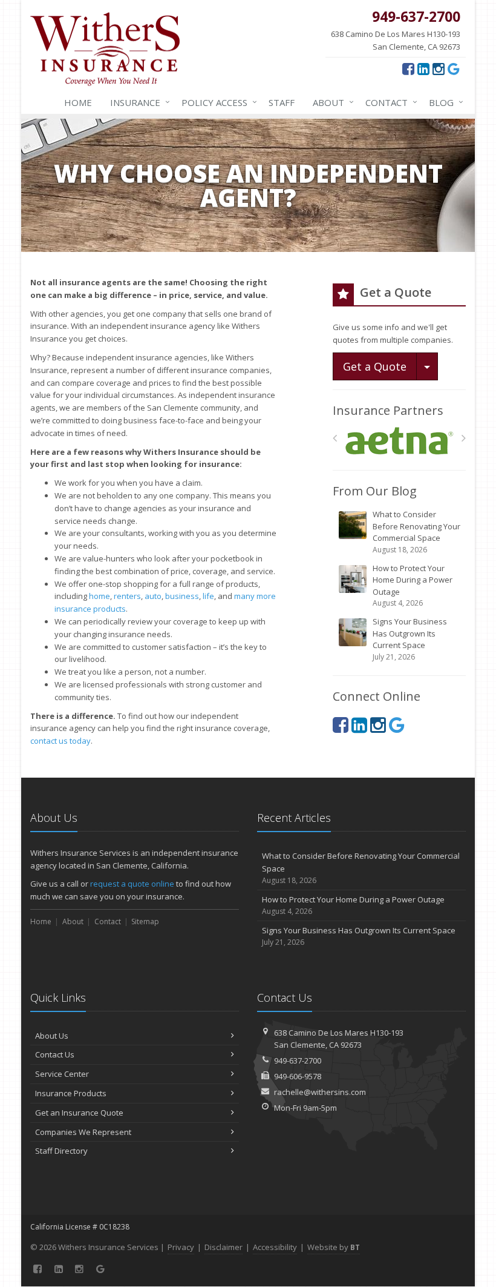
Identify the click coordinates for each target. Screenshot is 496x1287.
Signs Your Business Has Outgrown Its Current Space (410, 639)
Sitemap (145, 921)
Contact (388, 102)
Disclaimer (223, 1247)
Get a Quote (374, 366)
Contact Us (54, 1054)
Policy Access (216, 102)
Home (78, 102)
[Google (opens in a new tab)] (454, 68)
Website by (333, 1247)
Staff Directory (61, 1150)
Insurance (137, 102)
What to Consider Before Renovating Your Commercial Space (416, 532)
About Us (51, 1035)
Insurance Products (70, 1093)
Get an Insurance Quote (79, 1112)
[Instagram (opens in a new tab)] (438, 68)
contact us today (60, 740)
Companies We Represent (83, 1132)
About (330, 102)
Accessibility (275, 1247)
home (99, 596)
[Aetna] (399, 441)
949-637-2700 (297, 1060)
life (208, 596)
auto (153, 596)
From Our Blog (375, 491)
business (182, 596)
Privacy (181, 1247)
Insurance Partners (388, 410)
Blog (443, 102)
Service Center (62, 1073)
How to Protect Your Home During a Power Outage (412, 586)
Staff (282, 102)
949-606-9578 (297, 1076)
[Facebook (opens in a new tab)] (408, 68)
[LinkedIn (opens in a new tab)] (423, 68)
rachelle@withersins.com (320, 1092)
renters (127, 596)
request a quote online (132, 883)
